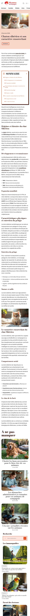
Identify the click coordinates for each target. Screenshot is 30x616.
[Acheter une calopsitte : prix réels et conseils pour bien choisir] (15, 582)
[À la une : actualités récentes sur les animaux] (15, 514)
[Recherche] (23, 3)
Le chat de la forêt (10, 101)
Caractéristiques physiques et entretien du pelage (15, 86)
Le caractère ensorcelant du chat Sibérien (14, 96)
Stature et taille (9, 93)
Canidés (4, 566)
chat (4, 132)
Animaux (5, 43)
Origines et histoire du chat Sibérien (13, 77)
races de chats (19, 53)
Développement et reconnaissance (14, 80)
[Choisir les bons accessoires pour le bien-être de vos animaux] (15, 449)
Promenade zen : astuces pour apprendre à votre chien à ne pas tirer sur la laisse (13, 568)
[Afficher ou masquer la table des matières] (23, 74)
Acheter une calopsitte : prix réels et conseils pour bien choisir (14, 596)
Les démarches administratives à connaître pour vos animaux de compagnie (15, 495)
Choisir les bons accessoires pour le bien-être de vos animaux (15, 463)
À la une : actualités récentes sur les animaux (15, 526)
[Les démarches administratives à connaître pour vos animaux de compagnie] (15, 480)
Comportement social (11, 99)
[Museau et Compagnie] (10, 3)
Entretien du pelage (10, 90)
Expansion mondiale (11, 83)
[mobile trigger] (2, 3)
